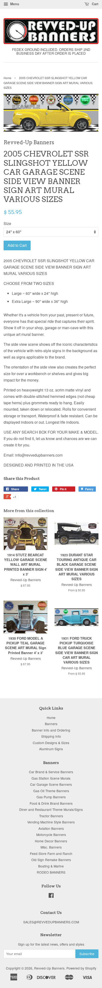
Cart (94, 3)
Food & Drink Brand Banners (51, 803)
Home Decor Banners (51, 841)
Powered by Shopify (81, 968)
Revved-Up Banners (49, 968)
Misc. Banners (51, 847)
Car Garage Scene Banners (51, 784)
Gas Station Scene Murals (51, 778)
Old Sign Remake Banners (51, 859)
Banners (51, 723)
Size (7, 223)
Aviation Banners (51, 828)
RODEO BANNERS (51, 872)
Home (7, 78)
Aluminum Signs (51, 748)
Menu (14, 3)
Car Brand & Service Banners (51, 771)
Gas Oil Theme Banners (51, 790)
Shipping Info (51, 736)
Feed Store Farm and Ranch (51, 853)
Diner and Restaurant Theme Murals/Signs (51, 809)
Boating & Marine (51, 866)
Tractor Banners (51, 815)
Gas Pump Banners (51, 797)
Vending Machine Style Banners (51, 822)
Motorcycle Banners (51, 834)
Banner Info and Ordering (51, 730)
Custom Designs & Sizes (51, 742)
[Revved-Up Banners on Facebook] (51, 896)
